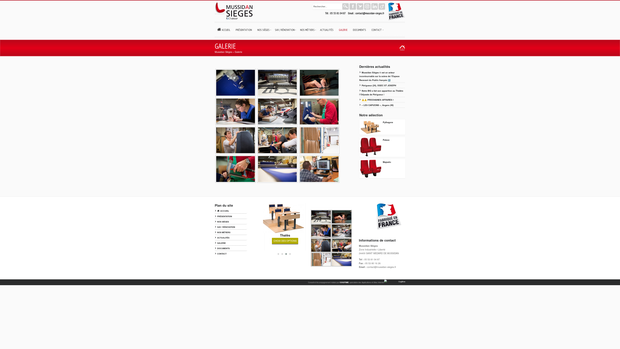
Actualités (223, 237)
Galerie (221, 243)
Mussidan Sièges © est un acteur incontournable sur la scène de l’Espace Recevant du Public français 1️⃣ (379, 76)
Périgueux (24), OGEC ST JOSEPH (379, 85)
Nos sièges (223, 221)
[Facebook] (353, 6)
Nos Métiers (223, 232)
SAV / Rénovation (226, 227)
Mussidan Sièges (223, 51)
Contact (222, 253)
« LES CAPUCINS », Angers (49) (377, 105)
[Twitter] (360, 6)
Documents (223, 248)
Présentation (224, 216)
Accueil (224, 210)
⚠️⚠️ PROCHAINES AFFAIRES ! (378, 99)
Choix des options (285, 240)
